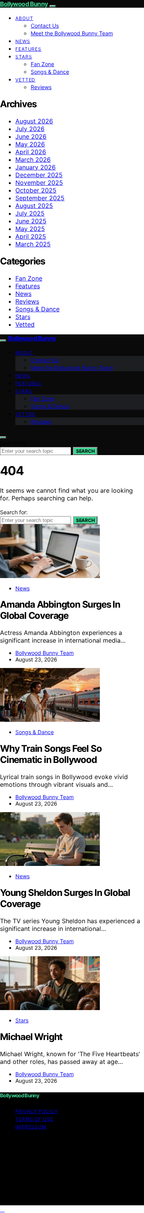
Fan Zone (42, 64)
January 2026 (35, 167)
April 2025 (30, 236)
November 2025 (39, 182)
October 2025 (35, 190)
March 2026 (33, 159)
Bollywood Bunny (24, 4)
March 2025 (33, 244)
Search (85, 451)
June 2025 (30, 221)
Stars (23, 57)
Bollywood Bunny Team (44, 653)
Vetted (25, 80)
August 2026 (34, 121)
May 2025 (30, 229)
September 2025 (40, 198)
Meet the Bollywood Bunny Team (72, 33)
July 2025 (30, 213)
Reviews (41, 87)
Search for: (14, 443)
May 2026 (30, 144)
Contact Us (45, 25)
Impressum (30, 1127)
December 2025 (39, 175)
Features (28, 49)
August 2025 (34, 205)
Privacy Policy (36, 1111)
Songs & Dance (50, 71)
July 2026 (30, 129)
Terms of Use (34, 1119)
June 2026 (30, 136)
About (24, 18)
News (22, 41)
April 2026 (30, 152)
